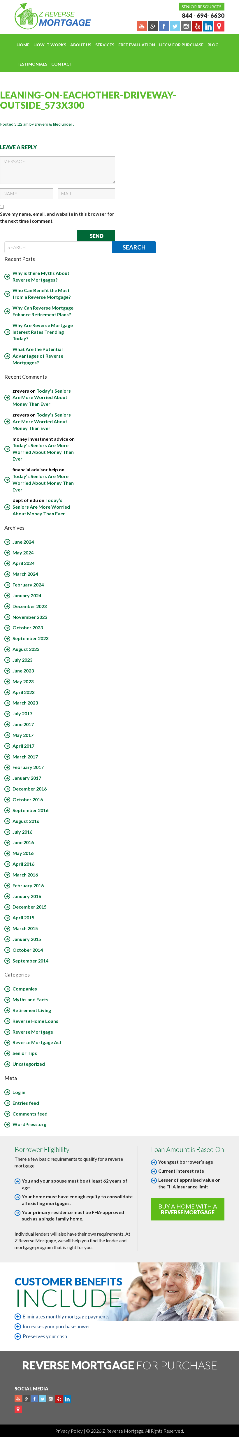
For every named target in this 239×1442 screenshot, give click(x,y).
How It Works (50, 44)
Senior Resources (202, 6)
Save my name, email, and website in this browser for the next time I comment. (57, 217)
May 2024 (23, 552)
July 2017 (22, 713)
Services (104, 44)
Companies (25, 988)
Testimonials (32, 64)
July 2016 (22, 832)
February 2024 (28, 584)
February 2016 (28, 885)
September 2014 (30, 960)
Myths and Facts (30, 999)
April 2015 (23, 917)
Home (23, 44)
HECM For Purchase (181, 44)
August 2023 (26, 649)
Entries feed (26, 1103)
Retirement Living (32, 1010)
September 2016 (30, 810)
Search (134, 247)
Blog (213, 44)
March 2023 (25, 702)
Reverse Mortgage (33, 1031)
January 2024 (27, 595)
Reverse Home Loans (35, 1021)
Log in (19, 1092)
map (18, 1409)
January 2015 (27, 939)
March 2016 (25, 874)
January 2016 (27, 896)
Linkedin (67, 1399)
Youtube (18, 1399)
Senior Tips (25, 1053)
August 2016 (26, 821)
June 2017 (23, 724)
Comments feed (30, 1113)
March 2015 (25, 928)
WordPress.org (29, 1124)
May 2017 (23, 735)
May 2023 (23, 681)
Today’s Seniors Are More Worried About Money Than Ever (42, 397)
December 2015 (30, 906)
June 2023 (23, 670)
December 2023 (30, 606)
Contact (61, 64)
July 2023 (22, 660)
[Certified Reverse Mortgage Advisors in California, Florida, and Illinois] (47, 16)
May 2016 (23, 853)
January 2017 (27, 778)
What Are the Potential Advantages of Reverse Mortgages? (38, 355)
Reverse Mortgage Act (37, 1042)
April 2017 (23, 746)
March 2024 (25, 574)
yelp (59, 1399)
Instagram (51, 1399)
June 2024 (23, 542)
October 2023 (28, 627)
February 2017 (28, 767)
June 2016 (23, 842)
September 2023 (30, 638)
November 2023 (30, 617)
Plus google (26, 1399)
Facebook (34, 1399)
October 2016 (28, 799)
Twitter (42, 1399)
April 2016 (23, 864)
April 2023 (23, 692)
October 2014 (28, 950)
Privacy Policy (69, 1431)
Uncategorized (29, 1064)
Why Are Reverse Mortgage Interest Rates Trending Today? (43, 331)
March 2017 (25, 756)
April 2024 (23, 563)
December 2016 (30, 788)
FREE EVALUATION (136, 44)
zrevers (41, 124)
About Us (80, 44)
